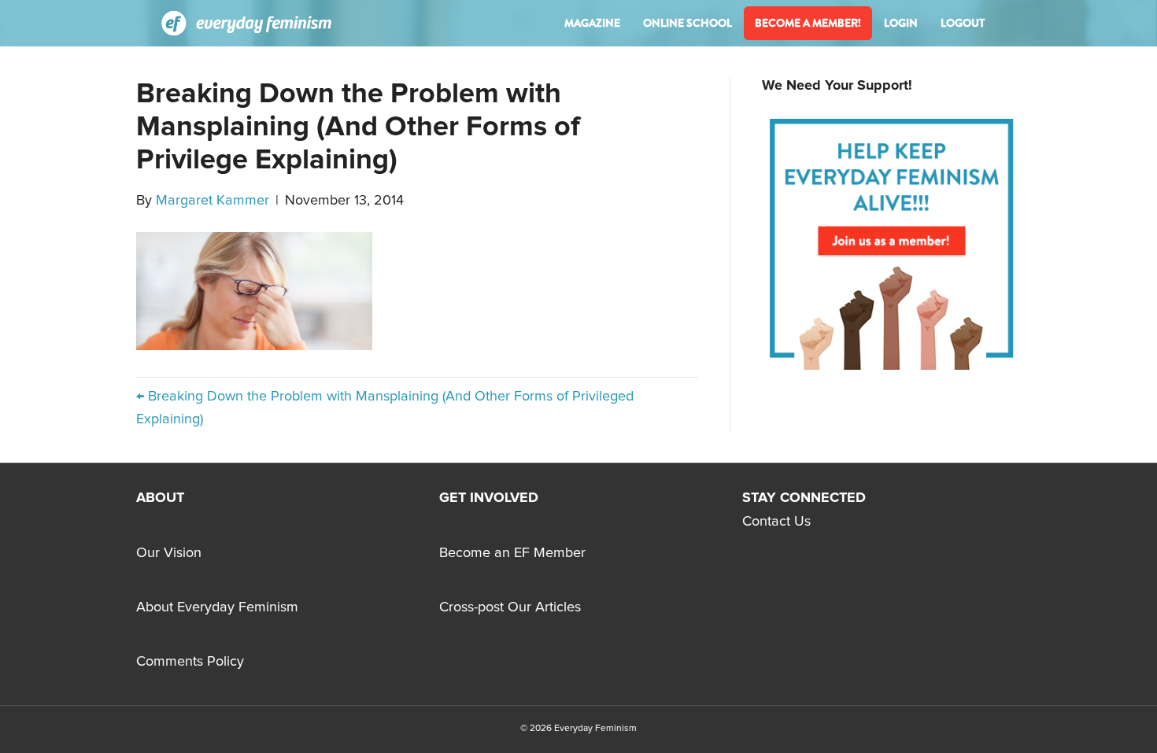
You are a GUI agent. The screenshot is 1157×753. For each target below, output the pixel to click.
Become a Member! (808, 23)
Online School (687, 23)
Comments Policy (190, 662)
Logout (963, 23)
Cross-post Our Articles (510, 607)
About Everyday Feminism (217, 607)
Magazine (592, 23)
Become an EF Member (512, 553)
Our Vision (168, 553)
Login (901, 23)
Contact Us (776, 522)
